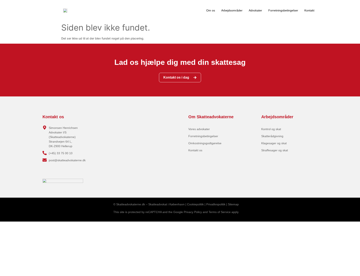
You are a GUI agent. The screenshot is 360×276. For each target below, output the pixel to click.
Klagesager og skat (274, 143)
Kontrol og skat (271, 129)
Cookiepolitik (195, 204)
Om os (210, 10)
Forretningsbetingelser (283, 10)
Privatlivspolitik (215, 204)
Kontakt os (195, 150)
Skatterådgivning (272, 136)
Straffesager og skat (274, 150)
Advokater (255, 10)
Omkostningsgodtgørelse (204, 143)
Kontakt (309, 10)
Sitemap (233, 204)
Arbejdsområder (231, 10)
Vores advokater (199, 129)
